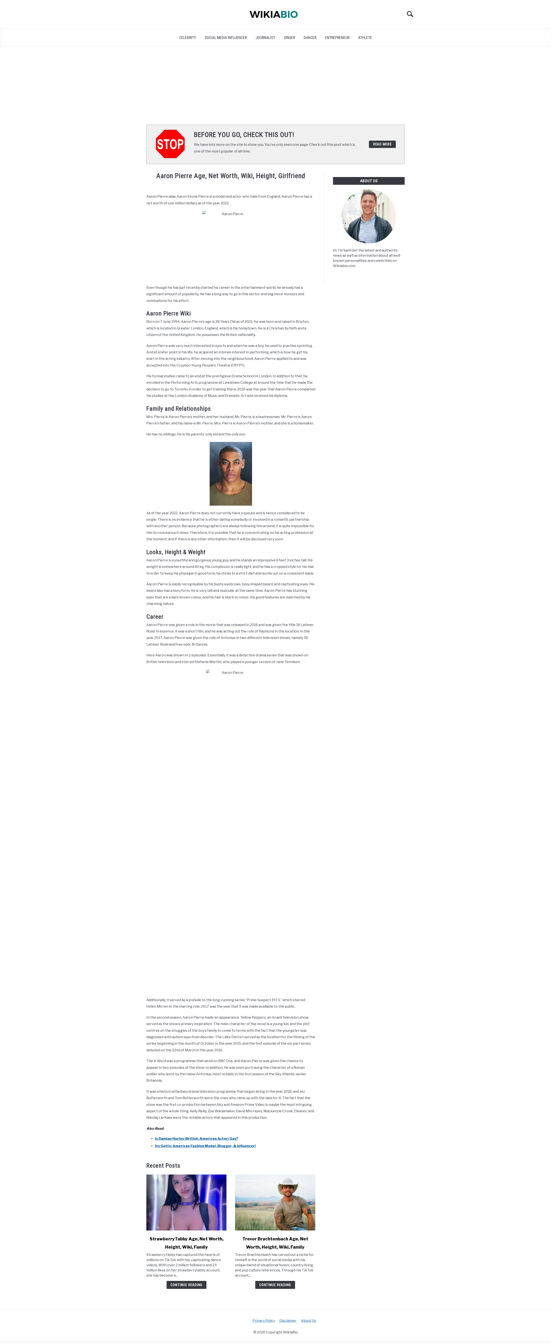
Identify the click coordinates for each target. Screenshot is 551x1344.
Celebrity (187, 37)
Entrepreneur (337, 37)
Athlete (365, 37)
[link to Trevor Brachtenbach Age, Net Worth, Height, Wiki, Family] (275, 1203)
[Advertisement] (275, 86)
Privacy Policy (263, 1321)
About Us (308, 1321)
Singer (289, 37)
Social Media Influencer (226, 37)
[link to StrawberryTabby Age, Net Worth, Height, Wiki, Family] (186, 1203)
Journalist (265, 37)
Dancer (310, 37)
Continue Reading (186, 1285)
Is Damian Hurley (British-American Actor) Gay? (196, 1139)
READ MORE (382, 144)
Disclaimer (288, 1321)
